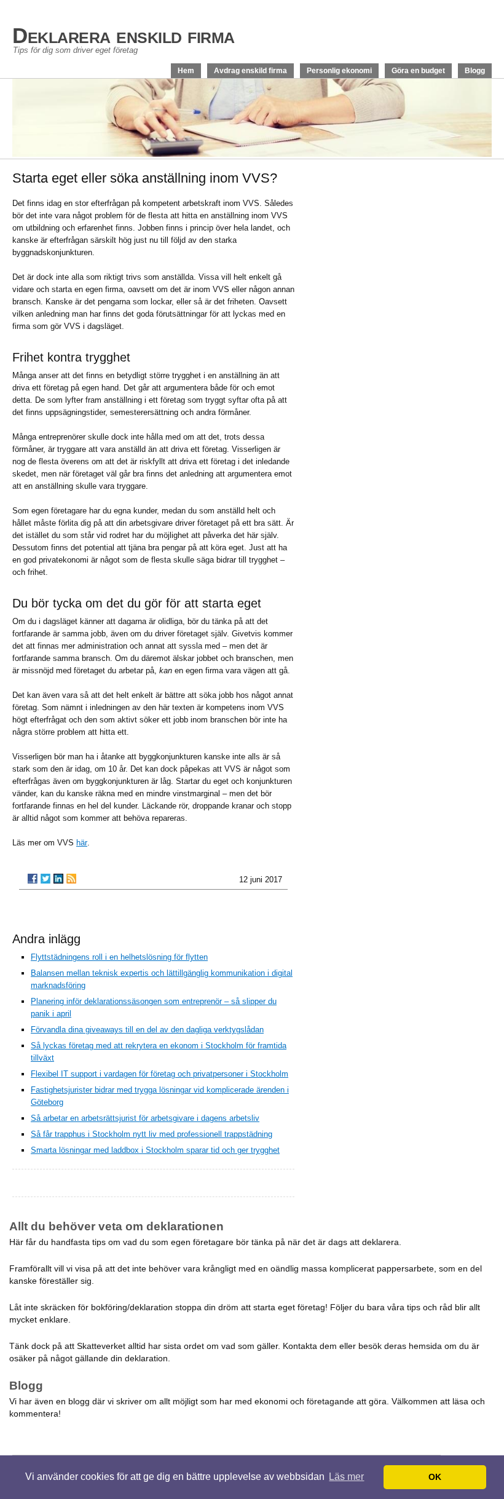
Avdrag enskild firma (250, 70)
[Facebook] (32, 879)
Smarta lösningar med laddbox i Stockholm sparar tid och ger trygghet (155, 1150)
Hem (186, 70)
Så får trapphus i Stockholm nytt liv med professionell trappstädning (151, 1134)
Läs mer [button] (346, 1476)
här (81, 842)
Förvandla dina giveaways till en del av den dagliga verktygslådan (147, 1029)
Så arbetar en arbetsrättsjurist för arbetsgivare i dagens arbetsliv (145, 1118)
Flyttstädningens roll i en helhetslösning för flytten (119, 957)
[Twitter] (45, 879)
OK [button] (434, 1477)
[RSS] (71, 879)
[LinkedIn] (58, 879)
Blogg (475, 70)
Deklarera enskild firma (123, 35)
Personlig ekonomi (339, 70)
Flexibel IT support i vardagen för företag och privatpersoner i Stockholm (159, 1073)
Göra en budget (418, 70)
